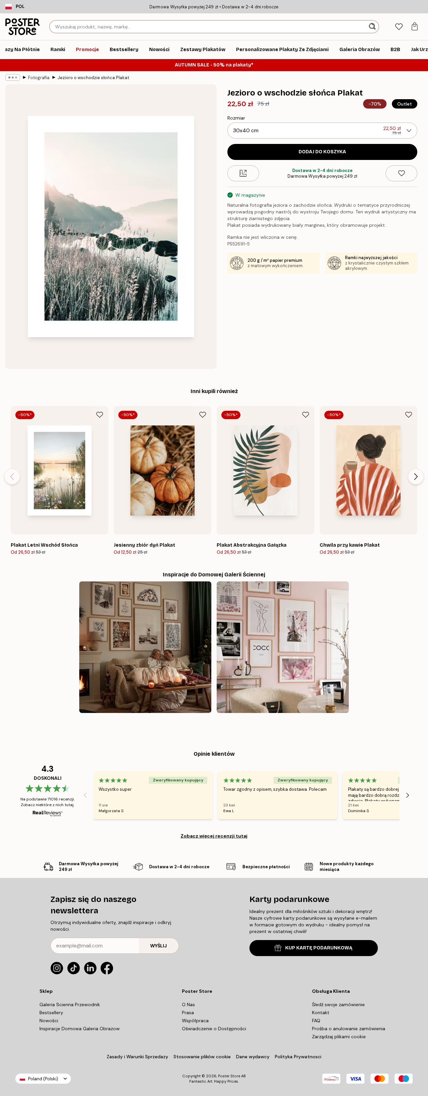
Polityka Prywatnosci (298, 1057)
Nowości (48, 1021)
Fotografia (38, 77)
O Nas (188, 1004)
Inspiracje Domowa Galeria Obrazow (79, 1029)
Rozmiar (236, 118)
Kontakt (320, 1013)
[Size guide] (243, 173)
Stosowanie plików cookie (202, 1057)
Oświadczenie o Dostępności (214, 1029)
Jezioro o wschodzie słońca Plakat (93, 77)
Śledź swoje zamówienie (338, 1004)
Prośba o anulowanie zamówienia (348, 1029)
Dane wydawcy (253, 1057)
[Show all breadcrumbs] (12, 77)
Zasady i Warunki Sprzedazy (137, 1057)
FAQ (316, 1021)
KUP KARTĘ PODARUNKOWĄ (318, 948)
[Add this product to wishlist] (401, 173)
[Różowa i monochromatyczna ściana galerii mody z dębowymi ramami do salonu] (283, 647)
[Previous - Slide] (12, 477)
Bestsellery (51, 1013)
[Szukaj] (373, 26)
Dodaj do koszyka (322, 152)
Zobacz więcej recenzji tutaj (214, 836)
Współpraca (195, 1021)
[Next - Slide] (416, 477)
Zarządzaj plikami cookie (339, 1037)
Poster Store (229, 1076)
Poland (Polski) (43, 1079)
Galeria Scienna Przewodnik (69, 1004)
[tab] (399, 27)
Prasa (188, 1013)
